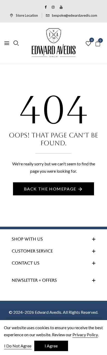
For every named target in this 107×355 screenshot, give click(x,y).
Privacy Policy (85, 334)
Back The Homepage (50, 188)
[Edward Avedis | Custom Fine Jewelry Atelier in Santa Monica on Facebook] (45, 7)
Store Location (27, 15)
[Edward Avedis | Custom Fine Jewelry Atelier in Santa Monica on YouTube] (61, 7)
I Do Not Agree (17, 345)
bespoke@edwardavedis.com (74, 15)
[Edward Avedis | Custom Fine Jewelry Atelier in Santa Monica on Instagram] (53, 7)
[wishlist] (88, 44)
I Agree (51, 345)
